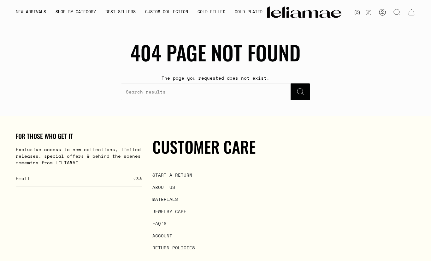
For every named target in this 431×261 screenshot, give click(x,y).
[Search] (300, 91)
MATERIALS (165, 199)
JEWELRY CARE (169, 211)
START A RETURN (172, 175)
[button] (76, 12)
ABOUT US (163, 187)
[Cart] (411, 12)
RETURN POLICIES (173, 247)
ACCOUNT (162, 235)
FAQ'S (159, 223)
